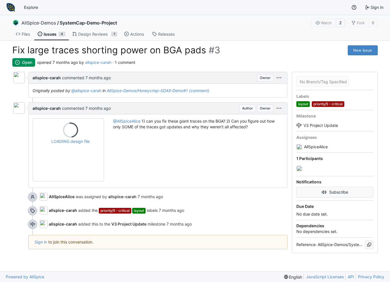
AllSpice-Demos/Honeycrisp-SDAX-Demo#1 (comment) (158, 90)
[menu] (279, 78)
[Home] (11, 7)
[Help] (354, 7)
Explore (31, 7)
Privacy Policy (371, 276)
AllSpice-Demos (38, 23)
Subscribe (338, 192)
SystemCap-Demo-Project (88, 23)
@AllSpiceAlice (126, 121)
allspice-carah (98, 62)
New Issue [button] (362, 50)
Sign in (41, 242)
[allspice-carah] (299, 168)
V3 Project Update (320, 125)
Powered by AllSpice (25, 276)
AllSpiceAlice (62, 196)
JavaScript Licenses (325, 276)
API (351, 276)
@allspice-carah (86, 90)
